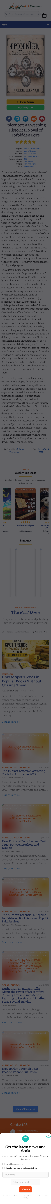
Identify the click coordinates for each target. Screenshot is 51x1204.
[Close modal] (48, 1135)
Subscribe (25, 1189)
